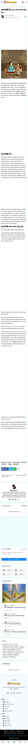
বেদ (22, 652)
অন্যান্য (11, 644)
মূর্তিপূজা (10, 654)
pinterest (21, 574)
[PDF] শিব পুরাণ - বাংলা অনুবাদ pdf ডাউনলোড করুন (15, 632)
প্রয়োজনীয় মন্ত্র (10, 652)
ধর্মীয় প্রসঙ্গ (23, 462)
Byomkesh (13, 491)
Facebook (6, 469)
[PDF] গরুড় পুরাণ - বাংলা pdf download (14, 607)
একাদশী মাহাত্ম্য (6, 647)
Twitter (11, 469)
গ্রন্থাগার (16, 647)
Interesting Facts (8, 711)
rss (9, 574)
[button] (26, 2)
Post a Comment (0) (14, 559)
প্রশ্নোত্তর (10, 464)
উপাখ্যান (15, 644)
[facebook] (9, 499)
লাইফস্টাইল (7, 7)
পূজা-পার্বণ (4, 464)
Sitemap (22, 733)
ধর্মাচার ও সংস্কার (16, 462)
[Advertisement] (14, 35)
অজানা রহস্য (5, 644)
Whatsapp (15, 469)
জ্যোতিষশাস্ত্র (21, 647)
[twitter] (12, 499)
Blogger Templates (11, 736)
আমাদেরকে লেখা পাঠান (10, 733)
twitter (21, 570)
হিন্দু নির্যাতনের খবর (8, 704)
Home (2, 7)
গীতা (12, 647)
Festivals (9, 462)
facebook (9, 570)
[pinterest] (15, 499)
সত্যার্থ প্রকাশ (5, 657)
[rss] (18, 499)
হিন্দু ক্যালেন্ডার (12, 657)
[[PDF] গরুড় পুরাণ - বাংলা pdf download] (14, 593)
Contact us (21, 731)
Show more (24, 505)
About (13, 731)
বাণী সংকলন (17, 652)
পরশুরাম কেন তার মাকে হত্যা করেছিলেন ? (12, 624)
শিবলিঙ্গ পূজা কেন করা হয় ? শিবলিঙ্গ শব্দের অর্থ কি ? (14, 615)
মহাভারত (4, 654)
